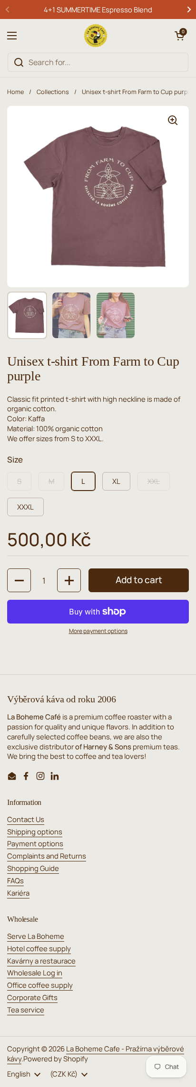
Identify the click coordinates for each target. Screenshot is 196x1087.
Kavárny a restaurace (41, 960)
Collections (53, 91)
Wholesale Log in (34, 972)
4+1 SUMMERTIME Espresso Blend (98, 9)
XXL (153, 481)
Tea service (25, 1009)
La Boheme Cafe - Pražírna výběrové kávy (95, 1053)
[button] (179, 35)
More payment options (98, 631)
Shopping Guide (33, 868)
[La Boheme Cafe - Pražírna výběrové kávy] (95, 35)
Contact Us (25, 819)
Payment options (35, 843)
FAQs (15, 880)
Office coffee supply (40, 985)
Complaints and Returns (46, 855)
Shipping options (34, 831)
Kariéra (18, 893)
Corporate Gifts (32, 997)
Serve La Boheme (35, 936)
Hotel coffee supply (39, 948)
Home (15, 91)
